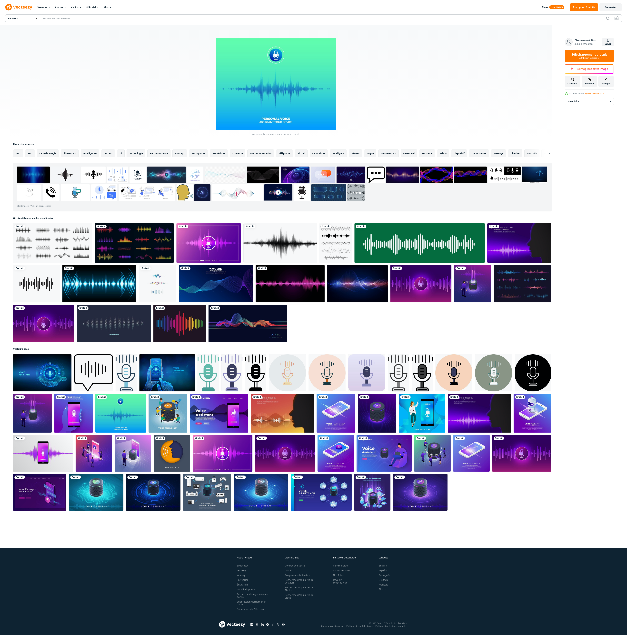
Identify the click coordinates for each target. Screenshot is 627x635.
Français (383, 584)
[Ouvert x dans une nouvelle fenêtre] (278, 624)
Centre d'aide (340, 565)
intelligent (338, 153)
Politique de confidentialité (359, 626)
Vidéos (75, 7)
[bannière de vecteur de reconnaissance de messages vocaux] (39, 492)
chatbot (515, 153)
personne (427, 153)
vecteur (108, 153)
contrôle (532, 153)
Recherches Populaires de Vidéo (299, 596)
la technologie (47, 153)
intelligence (90, 153)
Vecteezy (241, 570)
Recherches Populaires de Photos (299, 589)
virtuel (301, 153)
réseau (355, 153)
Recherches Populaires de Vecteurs (299, 581)
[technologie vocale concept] (208, 243)
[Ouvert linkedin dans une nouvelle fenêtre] (262, 624)
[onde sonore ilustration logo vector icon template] (36, 283)
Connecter (611, 7)
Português (384, 575)
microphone (198, 153)
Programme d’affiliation (297, 575)
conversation (388, 153)
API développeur (246, 589)
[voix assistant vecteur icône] (126, 372)
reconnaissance (159, 153)
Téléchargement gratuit (589, 55)
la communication (260, 153)
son (30, 153)
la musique (318, 153)
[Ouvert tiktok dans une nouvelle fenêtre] (272, 624)
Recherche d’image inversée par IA (252, 595)
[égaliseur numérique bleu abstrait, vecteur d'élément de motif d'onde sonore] (357, 283)
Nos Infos (338, 575)
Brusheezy (242, 565)
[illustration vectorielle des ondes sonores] (157, 283)
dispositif (459, 153)
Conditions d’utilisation (332, 626)
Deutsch (383, 579)
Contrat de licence (295, 565)
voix (18, 153)
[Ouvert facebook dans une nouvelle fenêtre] (251, 624)
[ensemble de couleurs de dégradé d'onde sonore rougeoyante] (522, 283)
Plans (545, 7)
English (383, 565)
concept (179, 153)
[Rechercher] (608, 18)
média (443, 153)
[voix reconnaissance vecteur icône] (93, 372)
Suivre (608, 43)
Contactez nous (341, 570)
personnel (409, 153)
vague (370, 153)
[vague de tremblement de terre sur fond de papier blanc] (280, 243)
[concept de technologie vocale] (471, 453)
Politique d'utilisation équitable (390, 626)
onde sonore (479, 153)
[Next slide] (546, 153)
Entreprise (242, 579)
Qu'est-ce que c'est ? (594, 93)
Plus (106, 7)
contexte (237, 153)
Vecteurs (42, 7)
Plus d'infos (573, 101)
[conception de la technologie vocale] (420, 283)
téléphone (284, 153)
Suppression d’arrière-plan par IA (251, 603)
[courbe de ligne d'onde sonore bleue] (216, 283)
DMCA (288, 570)
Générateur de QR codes (250, 609)
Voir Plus (356, 192)
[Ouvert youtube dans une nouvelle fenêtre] (283, 624)
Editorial (91, 7)
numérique (218, 153)
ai (121, 153)
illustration (69, 153)
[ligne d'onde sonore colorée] (179, 323)
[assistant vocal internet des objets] (96, 492)
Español (383, 570)
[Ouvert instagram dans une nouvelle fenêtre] (257, 624)
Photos (59, 7)
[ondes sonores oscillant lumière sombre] (99, 283)
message (498, 153)
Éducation (242, 584)
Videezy (241, 575)
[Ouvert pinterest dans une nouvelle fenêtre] (267, 624)
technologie (136, 153)
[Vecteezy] (18, 7)
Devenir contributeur (340, 581)
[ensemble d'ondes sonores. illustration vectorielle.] (335, 243)
